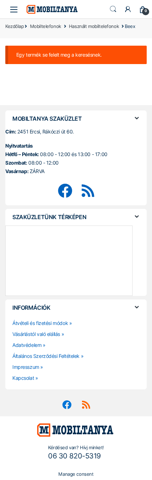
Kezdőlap (14, 27)
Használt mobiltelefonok (94, 26)
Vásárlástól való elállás (36, 334)
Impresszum (25, 367)
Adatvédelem (26, 345)
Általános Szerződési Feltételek (46, 356)
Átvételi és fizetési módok (40, 323)
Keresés (113, 9)
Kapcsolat (23, 378)
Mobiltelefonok (45, 26)
